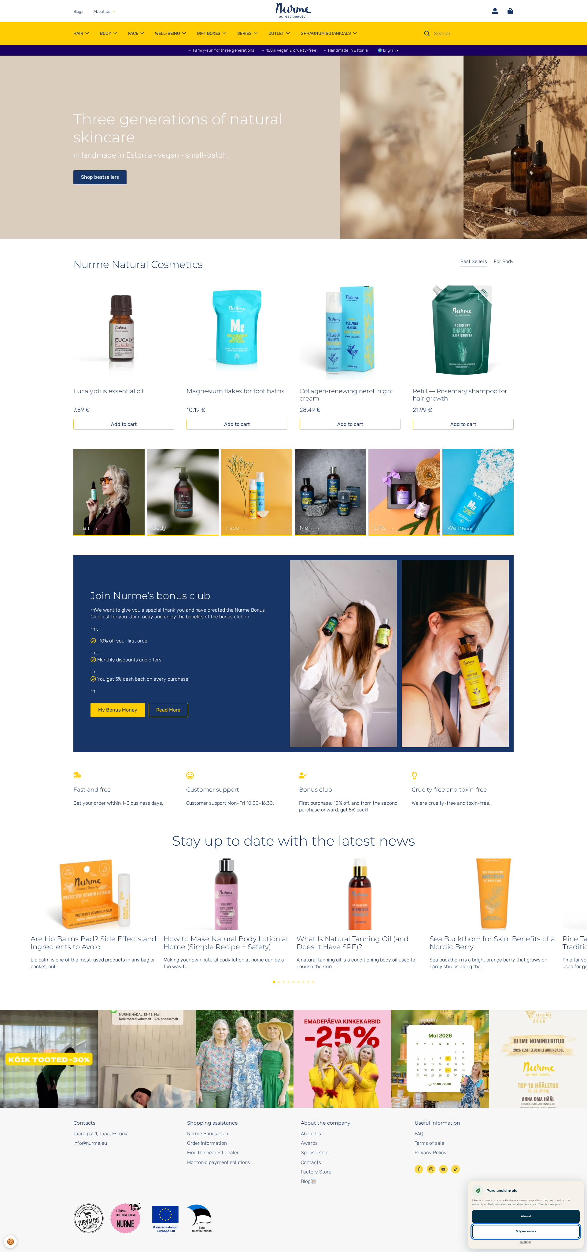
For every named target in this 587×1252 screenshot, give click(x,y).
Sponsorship (314, 1152)
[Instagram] (431, 1169)
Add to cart (124, 424)
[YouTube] (443, 1169)
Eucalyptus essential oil (108, 391)
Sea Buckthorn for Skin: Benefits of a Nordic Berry (492, 943)
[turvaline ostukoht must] (88, 1218)
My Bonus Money (117, 710)
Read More (168, 710)
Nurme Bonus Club (207, 1134)
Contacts (311, 1162)
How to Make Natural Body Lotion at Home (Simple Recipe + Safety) (226, 943)
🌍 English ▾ (388, 50)
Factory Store (316, 1172)
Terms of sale (429, 1143)
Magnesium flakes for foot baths (235, 391)
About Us (311, 1134)
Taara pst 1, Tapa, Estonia (101, 1134)
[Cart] (510, 11)
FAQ (419, 1134)
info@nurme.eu (90, 1143)
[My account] (495, 11)
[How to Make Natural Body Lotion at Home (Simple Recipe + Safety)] (227, 894)
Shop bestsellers (100, 177)
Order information (207, 1143)
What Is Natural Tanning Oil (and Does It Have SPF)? (353, 943)
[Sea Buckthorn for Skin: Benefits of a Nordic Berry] (493, 894)
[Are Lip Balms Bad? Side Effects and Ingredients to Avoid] (94, 894)
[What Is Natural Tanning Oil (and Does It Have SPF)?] (360, 894)
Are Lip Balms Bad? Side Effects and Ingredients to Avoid (94, 943)
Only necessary (526, 1231)
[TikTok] (455, 1169)
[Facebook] (419, 1169)
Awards (309, 1143)
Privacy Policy (431, 1152)
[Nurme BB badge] (125, 1218)
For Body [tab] (504, 261)
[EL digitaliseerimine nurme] (181, 1218)
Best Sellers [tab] (473, 261)
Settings (525, 1241)
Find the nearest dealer (213, 1152)
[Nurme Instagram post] (49, 1059)
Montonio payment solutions (218, 1162)
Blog (306, 1181)
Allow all (526, 1216)
